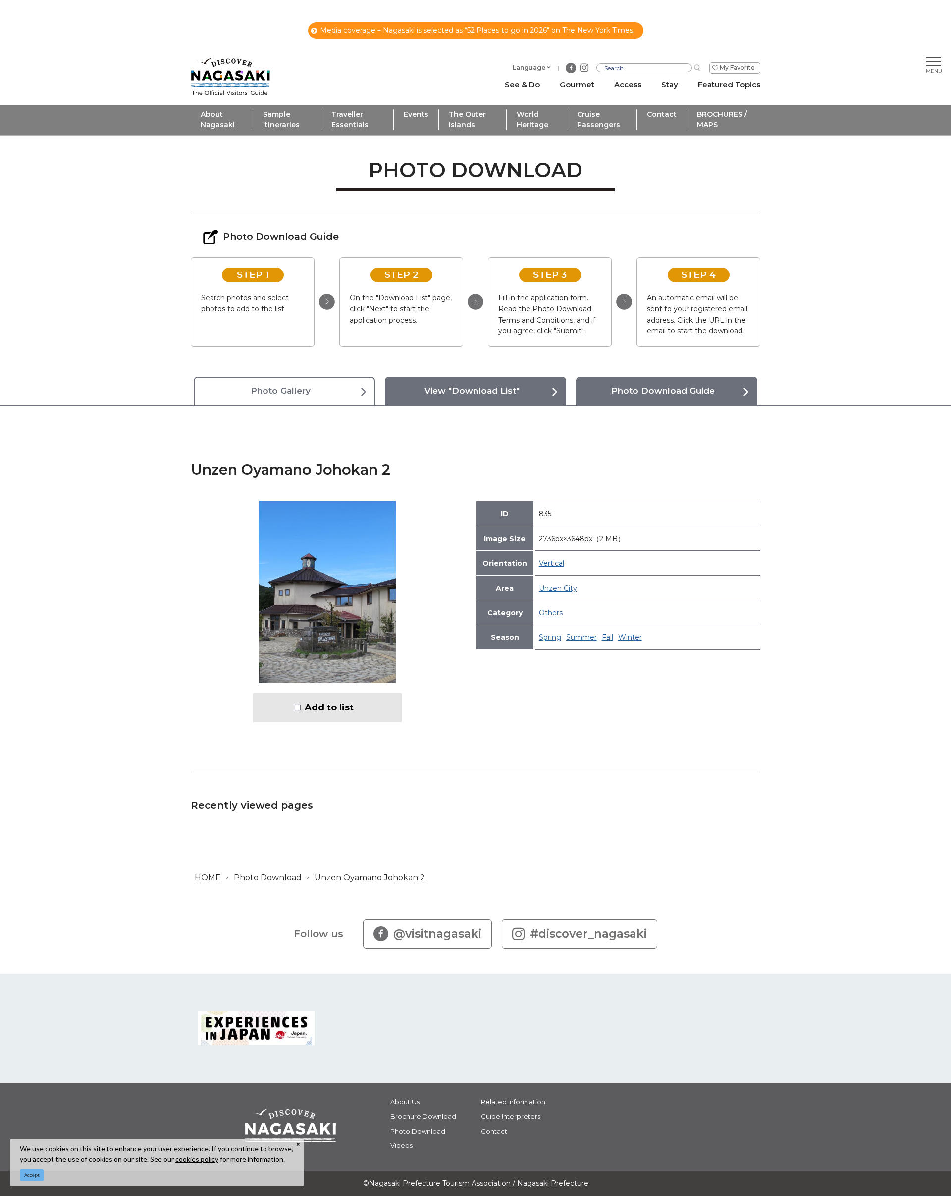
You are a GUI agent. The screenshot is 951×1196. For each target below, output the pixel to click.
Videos (401, 1145)
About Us (405, 1102)
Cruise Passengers (598, 119)
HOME (208, 877)
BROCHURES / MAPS (722, 119)
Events (416, 114)
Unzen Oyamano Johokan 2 (370, 877)
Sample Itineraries (281, 119)
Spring (550, 637)
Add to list (329, 707)
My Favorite (737, 67)
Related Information (513, 1102)
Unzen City (558, 588)
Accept (32, 1175)
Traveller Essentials (350, 119)
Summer (581, 637)
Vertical (551, 563)
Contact (662, 114)
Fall (607, 637)
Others (551, 612)
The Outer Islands (467, 119)
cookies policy (196, 1159)
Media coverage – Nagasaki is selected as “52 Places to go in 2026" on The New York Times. (477, 30)
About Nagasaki (218, 119)
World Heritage (532, 119)
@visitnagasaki (437, 934)
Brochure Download (423, 1116)
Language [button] (529, 67)
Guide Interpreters (510, 1116)
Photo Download (268, 877)
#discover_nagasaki (588, 934)
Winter (630, 637)
